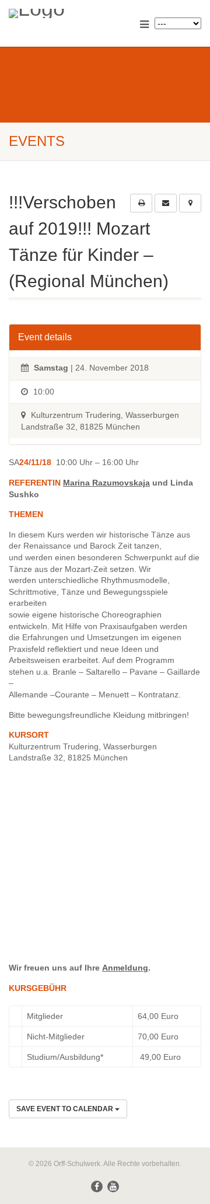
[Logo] (70, 13)
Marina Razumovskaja (106, 482)
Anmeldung (125, 967)
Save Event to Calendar (65, 1109)
